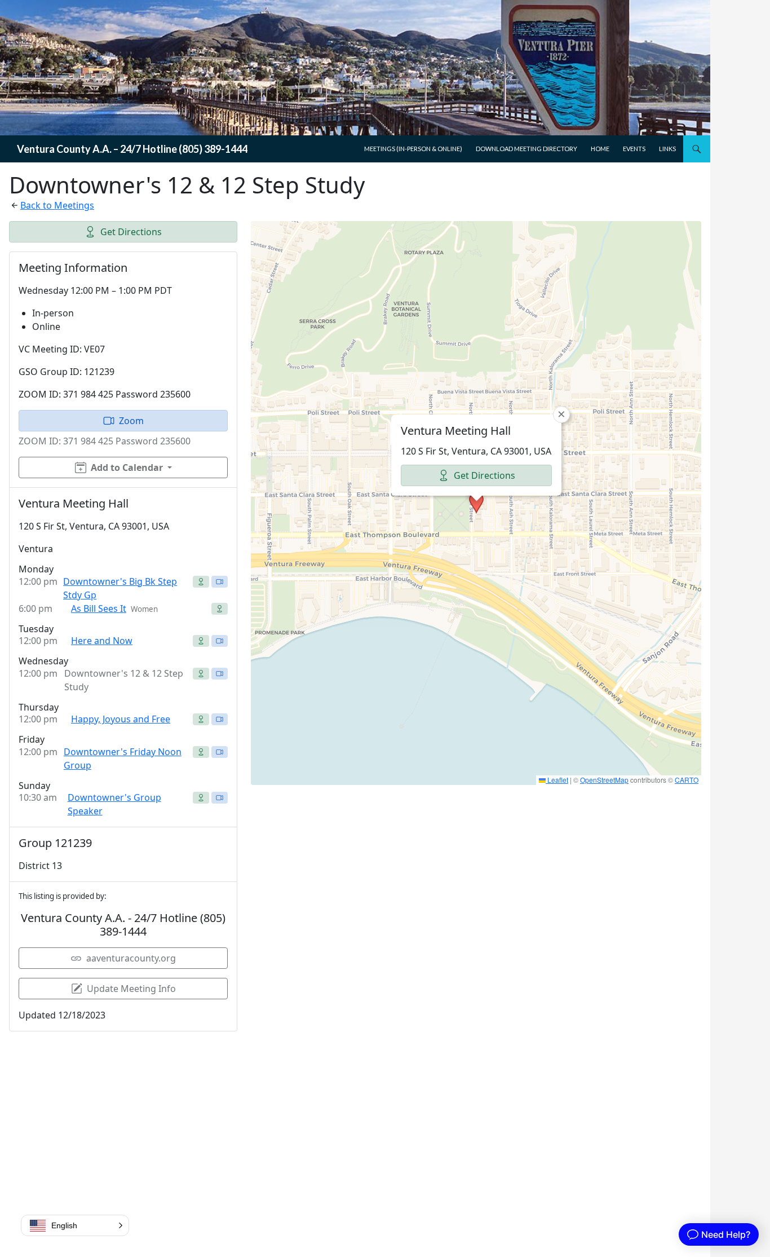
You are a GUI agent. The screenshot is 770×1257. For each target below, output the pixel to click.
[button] (476, 503)
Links (667, 148)
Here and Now (101, 640)
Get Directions (131, 232)
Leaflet (557, 779)
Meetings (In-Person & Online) (413, 148)
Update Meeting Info (131, 988)
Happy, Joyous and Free (120, 719)
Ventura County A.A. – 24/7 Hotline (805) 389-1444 (132, 149)
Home (600, 148)
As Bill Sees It (98, 608)
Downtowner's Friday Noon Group (123, 758)
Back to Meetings (57, 205)
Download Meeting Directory (526, 148)
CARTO (686, 779)
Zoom (131, 420)
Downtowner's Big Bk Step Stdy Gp (120, 588)
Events (634, 148)
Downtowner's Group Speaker (114, 804)
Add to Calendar (127, 467)
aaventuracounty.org (131, 958)
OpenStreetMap (604, 779)
